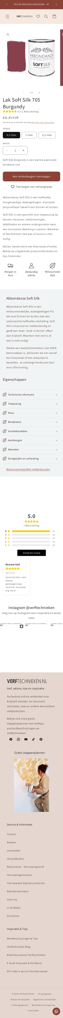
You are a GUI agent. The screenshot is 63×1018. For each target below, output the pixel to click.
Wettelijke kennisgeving (43, 1005)
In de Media (13, 907)
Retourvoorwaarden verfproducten (28, 469)
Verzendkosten (15, 858)
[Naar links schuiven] (23, 92)
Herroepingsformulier (19, 875)
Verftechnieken (27, 993)
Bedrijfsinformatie (17, 891)
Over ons (12, 899)
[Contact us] (56, 1011)
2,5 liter (47, 135)
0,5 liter (11, 135)
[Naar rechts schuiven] (39, 92)
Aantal (6, 143)
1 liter (29, 135)
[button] (7, 16)
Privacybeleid (44, 994)
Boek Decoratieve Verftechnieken (26, 954)
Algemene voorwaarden (44, 999)
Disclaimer (13, 915)
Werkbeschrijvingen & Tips (22, 938)
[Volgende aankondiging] (56, 4)
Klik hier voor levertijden (43, 122)
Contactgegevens (20, 1005)
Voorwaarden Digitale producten (26, 883)
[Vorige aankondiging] (6, 4)
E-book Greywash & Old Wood (24, 963)
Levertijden (13, 850)
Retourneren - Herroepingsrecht (25, 866)
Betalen (11, 842)
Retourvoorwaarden (20, 999)
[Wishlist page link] (38, 16)
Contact (11, 834)
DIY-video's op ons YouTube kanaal (27, 971)
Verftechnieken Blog (18, 946)
